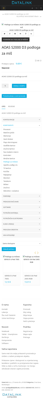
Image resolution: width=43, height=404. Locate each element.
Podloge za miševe (10, 162)
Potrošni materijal (10, 213)
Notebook (5, 331)
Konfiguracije (8, 120)
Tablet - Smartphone (9, 334)
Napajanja (7, 175)
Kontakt (5, 309)
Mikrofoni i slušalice (11, 191)
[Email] (40, 60)
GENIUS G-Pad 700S (10, 277)
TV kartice (7, 168)
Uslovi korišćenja (8, 318)
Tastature (7, 181)
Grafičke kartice (9, 145)
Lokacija (5, 312)
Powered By (12, 395)
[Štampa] (38, 60)
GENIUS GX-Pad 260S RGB (31, 277)
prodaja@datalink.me (13, 388)
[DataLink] (22, 3)
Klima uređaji (8, 224)
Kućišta (6, 171)
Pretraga (26, 337)
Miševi (5, 184)
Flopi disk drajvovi (10, 142)
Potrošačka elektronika (13, 218)
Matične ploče (8, 133)
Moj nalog (27, 312)
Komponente (8, 125)
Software (7, 207)
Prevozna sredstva (10, 230)
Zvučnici (6, 188)
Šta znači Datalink (8, 315)
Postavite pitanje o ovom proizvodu (14, 96)
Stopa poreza (28, 318)
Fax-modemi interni (10, 152)
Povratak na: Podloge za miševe (15, 39)
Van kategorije (9, 235)
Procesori (7, 129)
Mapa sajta (27, 334)
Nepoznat (5, 68)
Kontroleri (7, 155)
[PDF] (35, 60)
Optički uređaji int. (10, 165)
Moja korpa (27, 315)
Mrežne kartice (9, 158)
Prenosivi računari (10, 202)
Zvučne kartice (9, 149)
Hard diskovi (8, 139)
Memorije (7, 136)
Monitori (6, 178)
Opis (3, 106)
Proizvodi (26, 309)
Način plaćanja (29, 321)
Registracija (27, 331)
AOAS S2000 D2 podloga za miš (17, 14)
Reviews (11, 106)
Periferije (7, 196)
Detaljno (12, 268)
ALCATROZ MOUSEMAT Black (27, 16)
